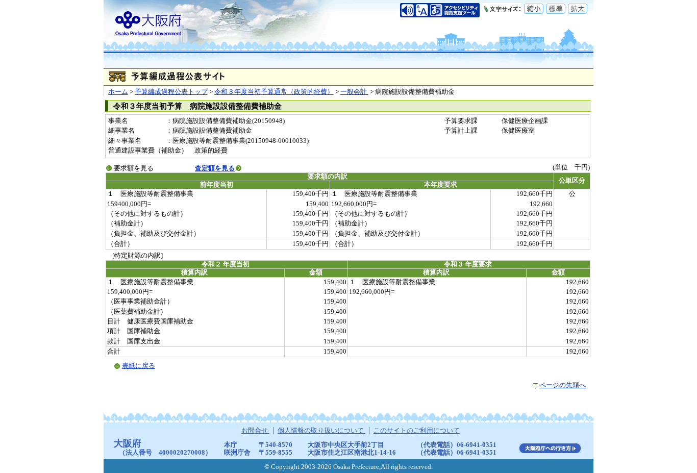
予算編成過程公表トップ (171, 91)
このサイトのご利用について (417, 430)
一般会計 (354, 91)
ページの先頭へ (562, 385)
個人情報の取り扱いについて (321, 430)
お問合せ (255, 430)
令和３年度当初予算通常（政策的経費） (274, 91)
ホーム (118, 91)
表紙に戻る (138, 365)
